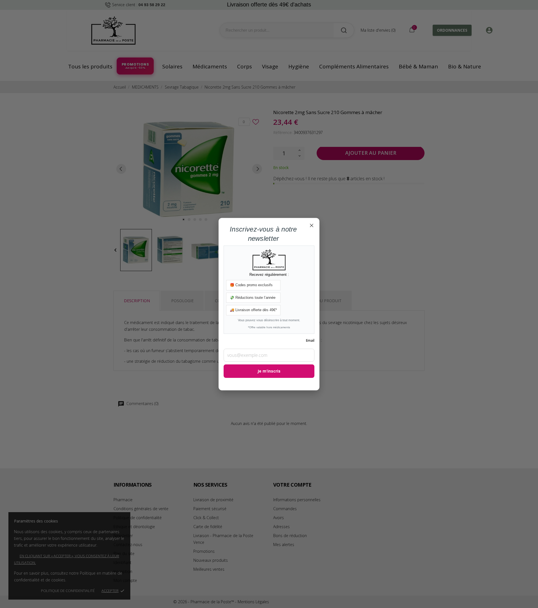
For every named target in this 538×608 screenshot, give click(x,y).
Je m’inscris (269, 371)
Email (310, 340)
